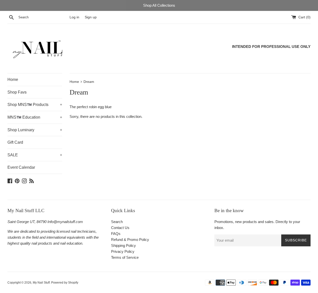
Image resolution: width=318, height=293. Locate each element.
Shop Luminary (34, 130)
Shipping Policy (123, 245)
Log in (74, 17)
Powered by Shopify (64, 282)
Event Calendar (21, 167)
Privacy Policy (122, 251)
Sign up (91, 17)
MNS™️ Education (34, 117)
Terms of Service (125, 257)
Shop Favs (17, 92)
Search (117, 222)
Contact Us (120, 228)
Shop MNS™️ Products (34, 104)
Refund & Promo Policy (130, 239)
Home (12, 79)
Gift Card (15, 142)
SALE (34, 155)
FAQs (115, 233)
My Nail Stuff (41, 282)
